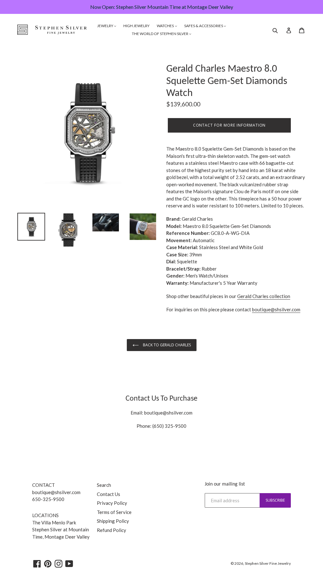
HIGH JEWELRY (136, 25)
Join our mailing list (225, 484)
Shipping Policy (113, 521)
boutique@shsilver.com (168, 412)
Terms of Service (114, 512)
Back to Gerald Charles (166, 345)
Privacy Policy (112, 503)
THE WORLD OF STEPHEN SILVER (160, 33)
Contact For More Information (229, 125)
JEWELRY (105, 25)
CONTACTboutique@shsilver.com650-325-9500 (56, 492)
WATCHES (165, 25)
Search (104, 485)
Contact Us (108, 494)
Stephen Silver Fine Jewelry (268, 563)
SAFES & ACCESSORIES (204, 25)
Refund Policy (111, 530)
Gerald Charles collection (263, 296)
